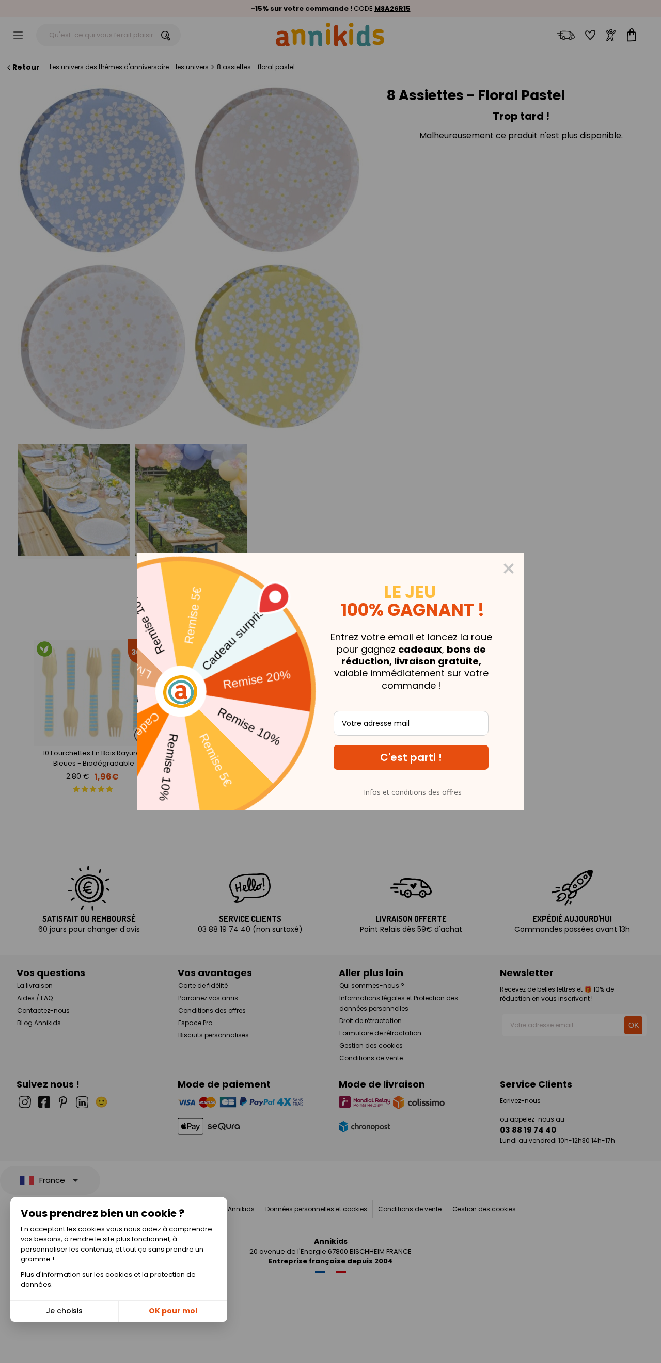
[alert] (330, 681)
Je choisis (64, 1311)
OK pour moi (173, 1311)
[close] (508, 568)
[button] (411, 757)
